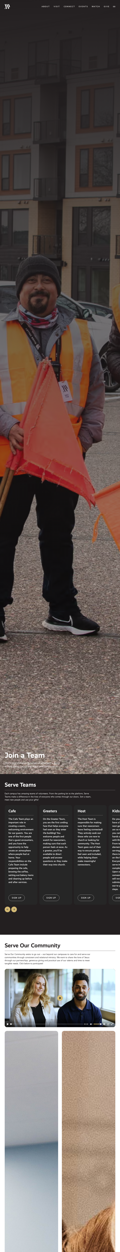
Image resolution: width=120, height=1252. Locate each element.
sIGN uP (16, 898)
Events (83, 6)
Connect (69, 6)
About (46, 6)
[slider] (46, 1024)
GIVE (106, 6)
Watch (96, 6)
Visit (57, 6)
